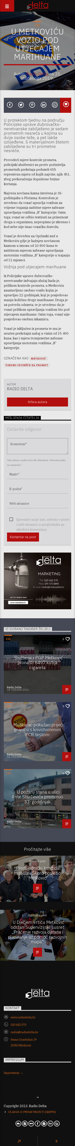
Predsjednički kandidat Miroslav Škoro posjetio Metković (37, 873)
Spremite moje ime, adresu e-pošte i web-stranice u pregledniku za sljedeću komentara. (43, 520)
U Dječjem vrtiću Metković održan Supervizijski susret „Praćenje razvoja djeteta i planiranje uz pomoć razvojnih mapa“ (37, 932)
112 (37, 25)
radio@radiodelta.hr (24, 1032)
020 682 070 (18, 1025)
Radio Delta (37, 74)
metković (38, 358)
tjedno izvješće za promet (26, 365)
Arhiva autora (37, 402)
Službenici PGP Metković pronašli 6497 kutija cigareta (38, 662)
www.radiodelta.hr (23, 1017)
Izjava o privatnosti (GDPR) (32, 1112)
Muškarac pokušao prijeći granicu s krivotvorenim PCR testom (38, 729)
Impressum (12, 1073)
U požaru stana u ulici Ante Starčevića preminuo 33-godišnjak (37, 797)
